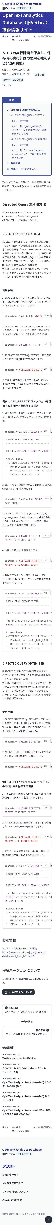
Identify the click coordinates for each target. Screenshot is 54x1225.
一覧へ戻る (27, 1021)
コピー (46, 315)
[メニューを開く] (49, 6)
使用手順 (24, 121)
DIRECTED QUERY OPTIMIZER (31, 139)
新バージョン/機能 (20, 40)
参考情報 (15, 163)
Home (5, 36)
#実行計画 (7, 85)
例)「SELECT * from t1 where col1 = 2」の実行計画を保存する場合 (29, 154)
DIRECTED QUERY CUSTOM (29, 115)
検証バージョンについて (23, 169)
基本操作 (16, 36)
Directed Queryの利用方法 (25, 109)
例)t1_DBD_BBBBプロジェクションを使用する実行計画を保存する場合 (29, 130)
